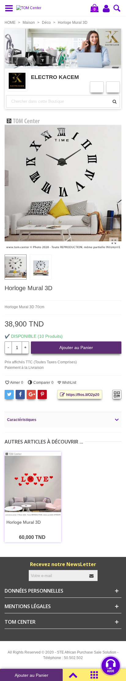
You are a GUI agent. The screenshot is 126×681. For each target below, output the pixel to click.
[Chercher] (117, 10)
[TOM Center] (30, 8)
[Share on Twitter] (9, 394)
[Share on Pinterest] (42, 394)
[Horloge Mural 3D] (113, 242)
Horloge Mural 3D (23, 522)
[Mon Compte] (107, 8)
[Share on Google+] (31, 394)
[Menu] (10, 8)
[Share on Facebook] (20, 394)
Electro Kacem (55, 77)
